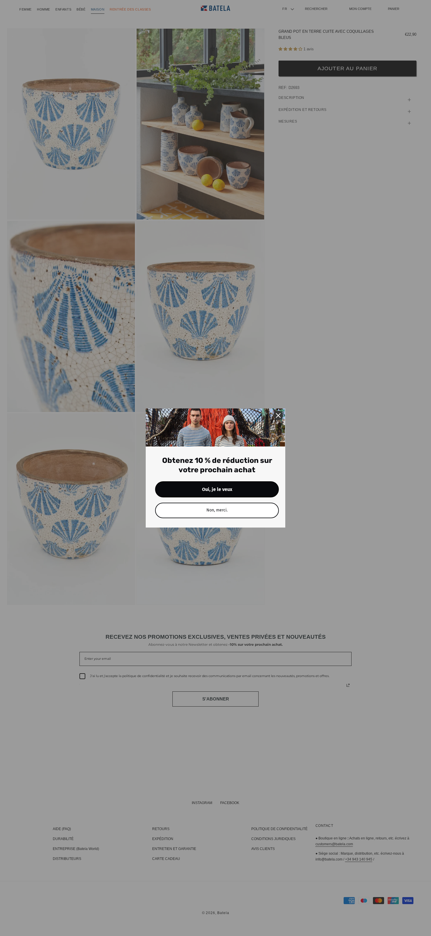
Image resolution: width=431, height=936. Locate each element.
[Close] (278, 415)
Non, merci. (217, 510)
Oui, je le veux (217, 489)
